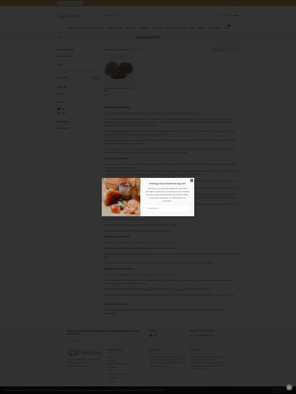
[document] (148, 197)
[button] (191, 180)
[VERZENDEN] (183, 208)
